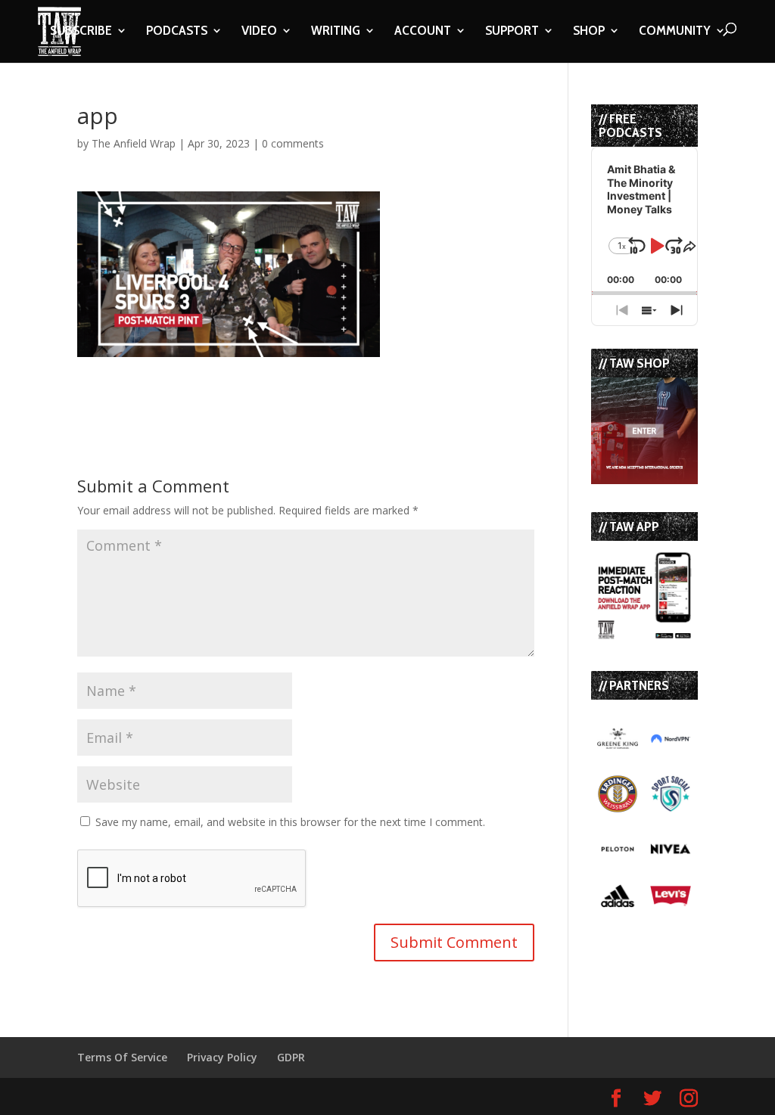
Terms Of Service (122, 1057)
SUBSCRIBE (81, 32)
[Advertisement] (254, 379)
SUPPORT (512, 32)
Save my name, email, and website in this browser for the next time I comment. (290, 822)
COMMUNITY (675, 32)
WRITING (335, 32)
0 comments (293, 143)
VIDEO (259, 32)
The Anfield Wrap (134, 143)
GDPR (291, 1057)
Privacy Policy (222, 1057)
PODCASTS (176, 32)
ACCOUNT (422, 32)
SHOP (589, 32)
